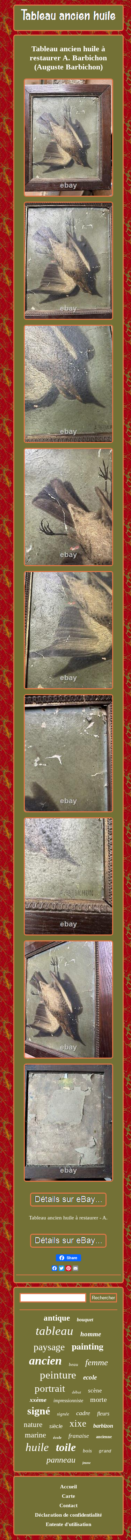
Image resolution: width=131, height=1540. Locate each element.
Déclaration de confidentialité (68, 1515)
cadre (83, 1413)
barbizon (103, 1426)
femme (96, 1362)
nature (33, 1424)
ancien (45, 1360)
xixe (78, 1423)
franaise (78, 1436)
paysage (49, 1347)
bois (87, 1450)
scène (95, 1390)
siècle (56, 1426)
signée (63, 1414)
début (76, 1392)
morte (98, 1399)
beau (73, 1364)
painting (87, 1346)
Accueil (68, 1486)
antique (57, 1318)
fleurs (103, 1414)
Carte (68, 1496)
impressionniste (68, 1400)
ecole (90, 1377)
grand (105, 1451)
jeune (86, 1463)
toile (66, 1447)
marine (35, 1434)
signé (38, 1411)
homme (90, 1334)
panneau (60, 1459)
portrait (50, 1388)
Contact (68, 1505)
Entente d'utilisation (68, 1524)
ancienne (104, 1436)
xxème (38, 1399)
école (57, 1437)
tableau (54, 1331)
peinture (58, 1375)
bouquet (85, 1319)
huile (37, 1447)
